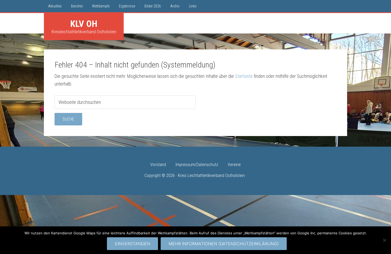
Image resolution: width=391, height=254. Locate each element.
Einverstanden (132, 243)
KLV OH (83, 23)
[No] (384, 240)
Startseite (244, 76)
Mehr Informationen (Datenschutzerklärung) (224, 243)
